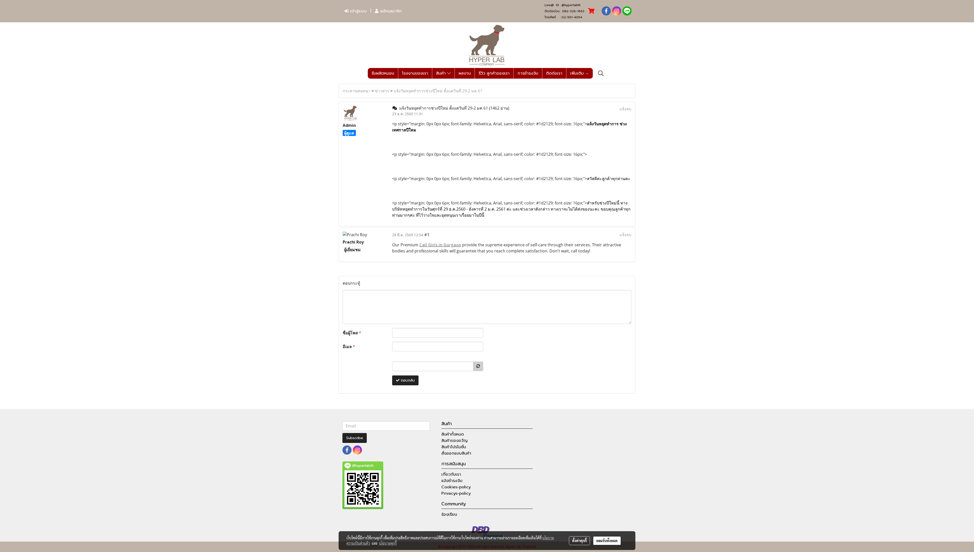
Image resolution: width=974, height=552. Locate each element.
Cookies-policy (456, 487)
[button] (600, 73)
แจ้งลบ (625, 109)
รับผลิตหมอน (383, 73)
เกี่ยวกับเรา (451, 474)
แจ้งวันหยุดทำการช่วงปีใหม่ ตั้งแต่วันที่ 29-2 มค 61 (438, 91)
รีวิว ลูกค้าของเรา (494, 73)
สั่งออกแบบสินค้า (456, 453)
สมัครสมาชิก (390, 11)
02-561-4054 (572, 17)
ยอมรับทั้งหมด (607, 540)
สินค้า (441, 73)
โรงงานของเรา (415, 73)
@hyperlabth (571, 5)
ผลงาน (465, 73)
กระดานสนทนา (357, 91)
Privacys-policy (456, 493)
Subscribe (354, 438)
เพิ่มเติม (577, 73)
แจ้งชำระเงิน (451, 481)
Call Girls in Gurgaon (440, 245)
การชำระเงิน (527, 73)
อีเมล (349, 346)
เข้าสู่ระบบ (358, 11)
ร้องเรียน (449, 514)
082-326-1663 (573, 11)
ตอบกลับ (407, 380)
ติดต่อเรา (554, 73)
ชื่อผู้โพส (352, 333)
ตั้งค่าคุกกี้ (579, 540)
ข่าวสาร (382, 91)
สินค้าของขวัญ (454, 441)
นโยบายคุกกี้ (388, 543)
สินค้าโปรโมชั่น (453, 447)
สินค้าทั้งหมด (452, 434)
